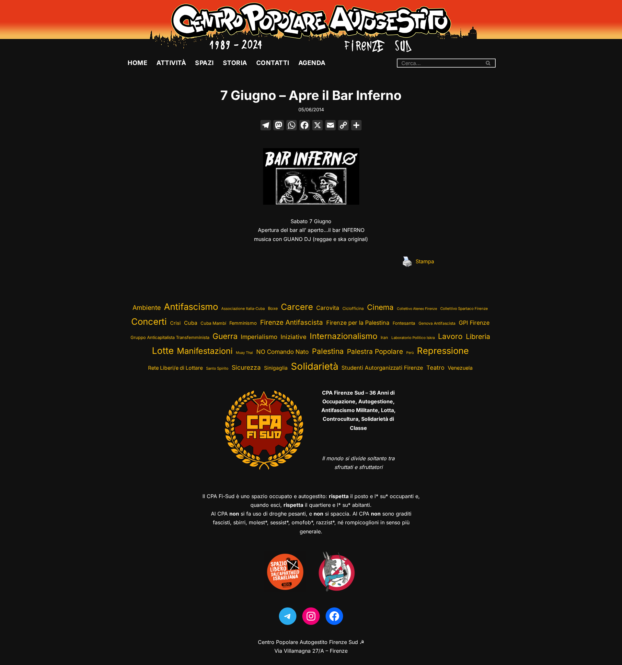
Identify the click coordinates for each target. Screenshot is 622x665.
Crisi (175, 323)
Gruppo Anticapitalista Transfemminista (170, 337)
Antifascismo (191, 306)
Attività (171, 63)
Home (137, 63)
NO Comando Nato (282, 351)
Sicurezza (246, 367)
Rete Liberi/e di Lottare (175, 368)
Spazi (204, 63)
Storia (235, 63)
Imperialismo (259, 337)
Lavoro (450, 336)
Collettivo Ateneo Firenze (417, 309)
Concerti (149, 321)
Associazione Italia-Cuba (243, 308)
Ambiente (146, 307)
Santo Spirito (217, 368)
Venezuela (460, 368)
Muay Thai (244, 353)
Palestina (328, 351)
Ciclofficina (353, 308)
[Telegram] (287, 616)
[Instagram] (311, 616)
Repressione (443, 350)
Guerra (225, 336)
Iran (384, 337)
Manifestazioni (205, 351)
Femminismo (243, 323)
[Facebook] (304, 126)
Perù (410, 353)
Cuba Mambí (213, 323)
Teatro (435, 367)
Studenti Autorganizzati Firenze (382, 368)
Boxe (273, 308)
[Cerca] (488, 63)
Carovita (327, 307)
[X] (317, 126)
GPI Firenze (474, 322)
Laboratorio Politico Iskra (413, 337)
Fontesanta (404, 323)
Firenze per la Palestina (357, 322)
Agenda (312, 63)
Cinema (380, 307)
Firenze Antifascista (291, 322)
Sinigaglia (276, 368)
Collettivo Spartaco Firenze (464, 308)
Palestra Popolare (375, 351)
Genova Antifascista (437, 323)
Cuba (190, 323)
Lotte (163, 350)
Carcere (297, 307)
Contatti (272, 63)
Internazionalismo (343, 336)
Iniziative (293, 337)
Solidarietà (314, 366)
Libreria (478, 336)
